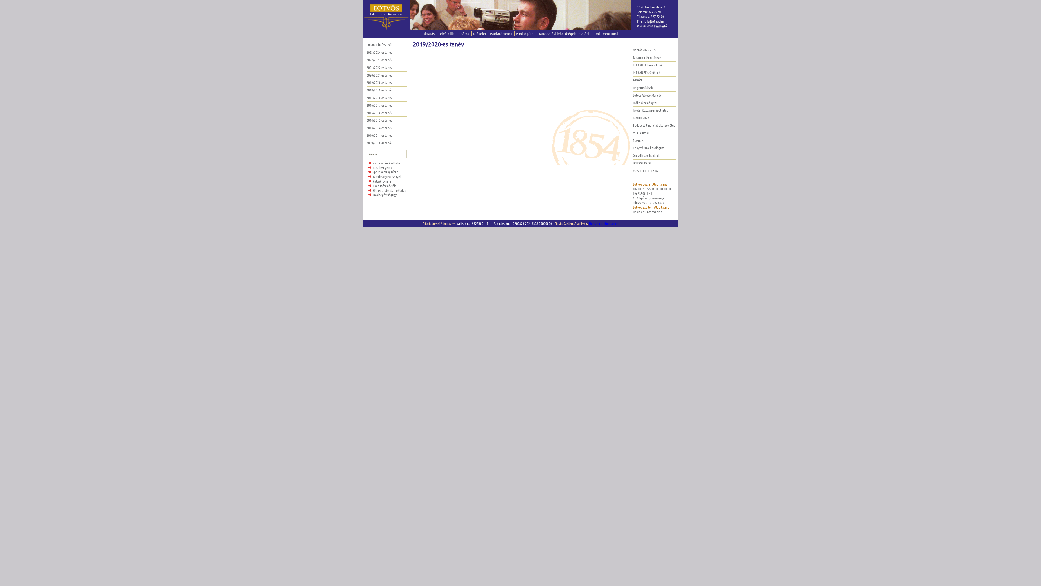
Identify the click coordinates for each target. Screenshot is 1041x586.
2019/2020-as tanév (379, 82)
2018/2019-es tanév (379, 90)
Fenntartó (660, 26)
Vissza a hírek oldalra (386, 163)
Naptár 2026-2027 (645, 49)
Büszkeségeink (382, 167)
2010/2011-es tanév (379, 135)
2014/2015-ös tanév (379, 120)
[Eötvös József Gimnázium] (386, 17)
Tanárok (463, 33)
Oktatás (429, 33)
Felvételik (446, 33)
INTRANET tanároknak (648, 65)
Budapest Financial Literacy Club (654, 125)
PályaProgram (382, 181)
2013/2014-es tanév (379, 127)
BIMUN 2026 (641, 117)
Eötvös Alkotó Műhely (647, 95)
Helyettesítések (643, 87)
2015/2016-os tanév (379, 112)
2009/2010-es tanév (379, 143)
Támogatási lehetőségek (557, 33)
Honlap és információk (647, 211)
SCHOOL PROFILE (644, 163)
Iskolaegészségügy (385, 194)
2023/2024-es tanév (379, 52)
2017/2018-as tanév (379, 97)
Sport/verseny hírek (385, 172)
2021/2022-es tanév (379, 67)
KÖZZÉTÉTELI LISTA (645, 170)
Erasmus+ (639, 140)
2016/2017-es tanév (379, 105)
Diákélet (479, 33)
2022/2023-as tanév (379, 60)
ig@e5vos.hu (655, 21)
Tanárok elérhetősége (647, 57)
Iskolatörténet (501, 33)
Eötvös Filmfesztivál (379, 44)
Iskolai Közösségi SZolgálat (650, 110)
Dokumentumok (606, 33)
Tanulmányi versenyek (387, 176)
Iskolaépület (525, 33)
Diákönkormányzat (645, 102)
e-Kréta (637, 80)
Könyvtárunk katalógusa (648, 147)
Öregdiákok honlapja (646, 155)
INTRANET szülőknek (646, 72)
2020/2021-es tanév (379, 75)
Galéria (585, 33)
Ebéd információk (384, 185)
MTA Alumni (641, 132)
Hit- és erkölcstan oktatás (389, 190)
